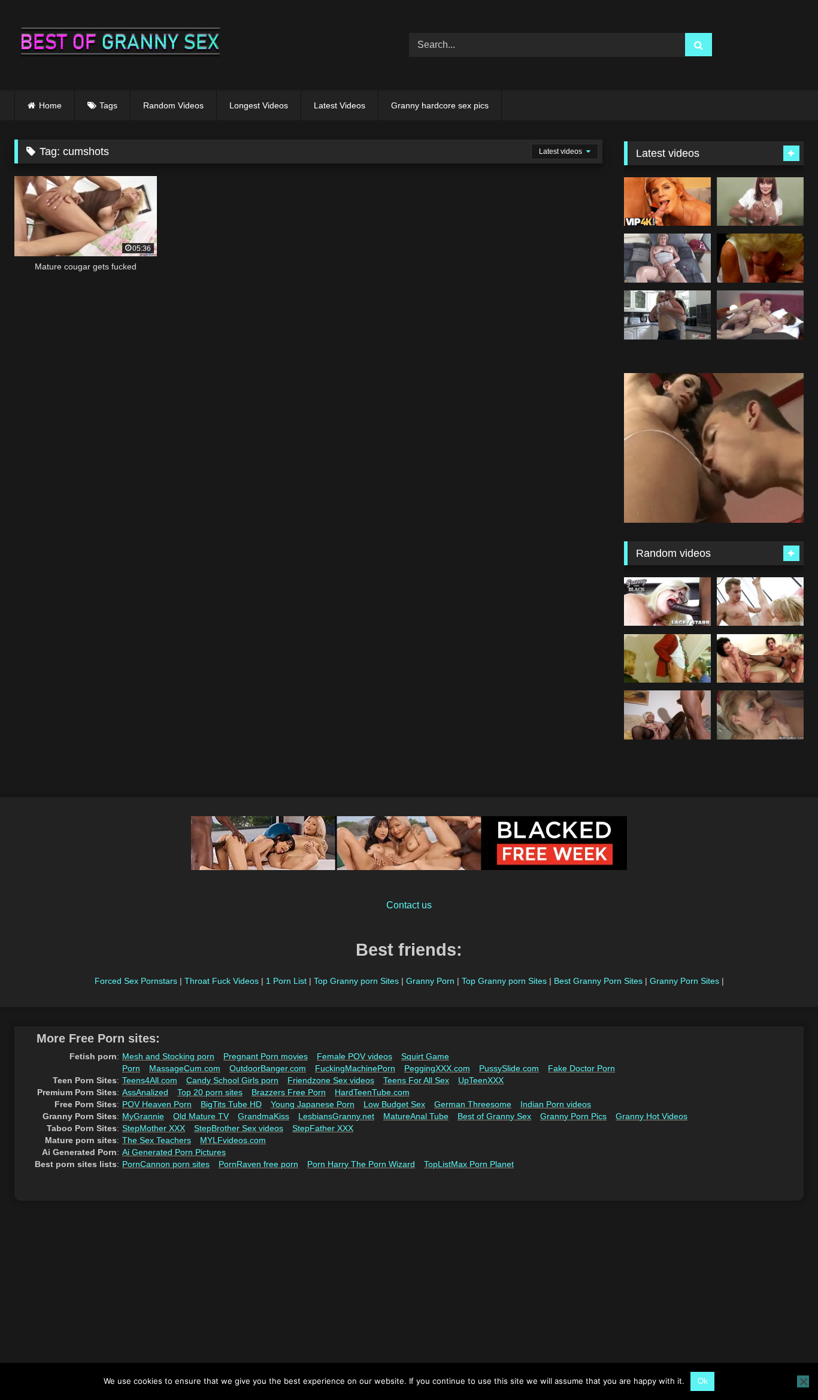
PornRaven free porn (258, 1164)
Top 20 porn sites (210, 1092)
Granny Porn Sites (684, 981)
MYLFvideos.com (233, 1140)
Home (50, 105)
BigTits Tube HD (231, 1104)
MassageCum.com (184, 1068)
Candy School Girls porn (232, 1080)
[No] (803, 1381)
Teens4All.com (149, 1080)
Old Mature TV (201, 1116)
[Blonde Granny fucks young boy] (667, 315)
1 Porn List (286, 981)
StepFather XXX (322, 1128)
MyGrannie (143, 1116)
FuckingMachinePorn (355, 1068)
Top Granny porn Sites (356, 981)
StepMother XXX (153, 1128)
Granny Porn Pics (573, 1116)
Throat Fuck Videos (221, 981)
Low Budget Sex (394, 1104)
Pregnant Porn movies (265, 1056)
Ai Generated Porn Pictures (174, 1152)
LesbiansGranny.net (336, 1116)
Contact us (409, 905)
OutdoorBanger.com (267, 1068)
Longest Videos (258, 105)
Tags (108, 105)
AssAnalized (145, 1092)
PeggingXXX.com (437, 1068)
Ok (703, 1381)
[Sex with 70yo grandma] (667, 658)
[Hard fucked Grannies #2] (760, 601)
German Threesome (472, 1104)
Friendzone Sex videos (330, 1080)
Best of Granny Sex (494, 1116)
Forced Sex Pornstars (136, 981)
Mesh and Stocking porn (168, 1056)
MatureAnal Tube (416, 1116)
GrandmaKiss (263, 1116)
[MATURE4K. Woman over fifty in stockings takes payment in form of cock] (667, 201)
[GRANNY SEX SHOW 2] (760, 201)
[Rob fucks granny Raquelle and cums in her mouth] (760, 315)
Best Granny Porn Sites (598, 981)
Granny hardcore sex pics (440, 105)
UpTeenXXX (481, 1080)
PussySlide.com (509, 1068)
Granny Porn (430, 981)
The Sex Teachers (156, 1140)
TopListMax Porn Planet (469, 1164)
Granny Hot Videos (651, 1116)
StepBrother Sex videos (238, 1128)
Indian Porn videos (555, 1104)
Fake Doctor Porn (581, 1068)
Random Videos (173, 105)
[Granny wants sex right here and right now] (667, 258)
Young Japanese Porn (313, 1104)
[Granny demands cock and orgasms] (667, 715)
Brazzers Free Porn (289, 1092)
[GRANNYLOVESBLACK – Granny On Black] (667, 601)
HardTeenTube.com (372, 1092)
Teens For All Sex (416, 1080)
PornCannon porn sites (166, 1164)
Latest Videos (339, 105)
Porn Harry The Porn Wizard (361, 1164)
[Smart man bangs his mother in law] (760, 715)
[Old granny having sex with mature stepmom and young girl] (760, 658)
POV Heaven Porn (157, 1104)
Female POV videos (354, 1056)
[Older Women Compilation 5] (760, 258)
